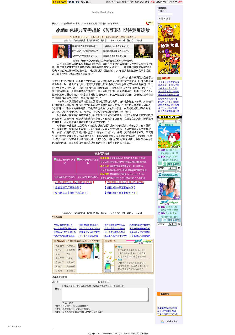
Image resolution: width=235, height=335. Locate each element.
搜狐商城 (165, 294)
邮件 (165, 2)
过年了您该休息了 (128, 178)
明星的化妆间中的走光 (65, 177)
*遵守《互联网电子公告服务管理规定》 (73, 309)
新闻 (108, 2)
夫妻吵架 (139, 166)
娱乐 (119, 2)
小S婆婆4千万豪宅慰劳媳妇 (84, 56)
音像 (159, 314)
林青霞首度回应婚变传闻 (114, 56)
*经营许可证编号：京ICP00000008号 (71, 306)
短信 (147, 2)
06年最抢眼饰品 (169, 311)
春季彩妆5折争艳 (169, 307)
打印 (130, 40)
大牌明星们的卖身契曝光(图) (116, 46)
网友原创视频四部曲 (109, 178)
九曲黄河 (141, 178)
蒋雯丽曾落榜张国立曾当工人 (116, 51)
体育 (113, 2)
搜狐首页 (56, 23)
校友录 (159, 2)
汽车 (132, 2)
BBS (175, 2)
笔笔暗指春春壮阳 (117, 158)
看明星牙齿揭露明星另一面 (122, 166)
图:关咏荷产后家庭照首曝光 (84, 46)
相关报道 (114, 23)
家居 (159, 311)
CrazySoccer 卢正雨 (135, 174)
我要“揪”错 (93, 40)
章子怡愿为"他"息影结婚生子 (85, 51)
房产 (137, 2)
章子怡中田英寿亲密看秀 (111, 162)
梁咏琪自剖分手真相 (135, 158)
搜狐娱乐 (131, 37)
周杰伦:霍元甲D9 (169, 314)
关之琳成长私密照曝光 (88, 177)
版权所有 (144, 333)
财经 (124, 2)
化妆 (159, 307)
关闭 (139, 40)
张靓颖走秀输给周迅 (137, 170)
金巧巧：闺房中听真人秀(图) (86, 60)
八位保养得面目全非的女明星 (113, 170)
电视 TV (79, 23)
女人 (142, 2)
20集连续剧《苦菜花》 (96, 23)
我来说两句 (79, 40)
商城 (170, 2)
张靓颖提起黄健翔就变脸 (135, 162)
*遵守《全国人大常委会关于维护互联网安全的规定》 (79, 312)
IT (128, 2)
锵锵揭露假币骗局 (118, 174)
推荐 (104, 40)
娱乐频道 (68, 23)
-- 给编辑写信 (171, 321)
